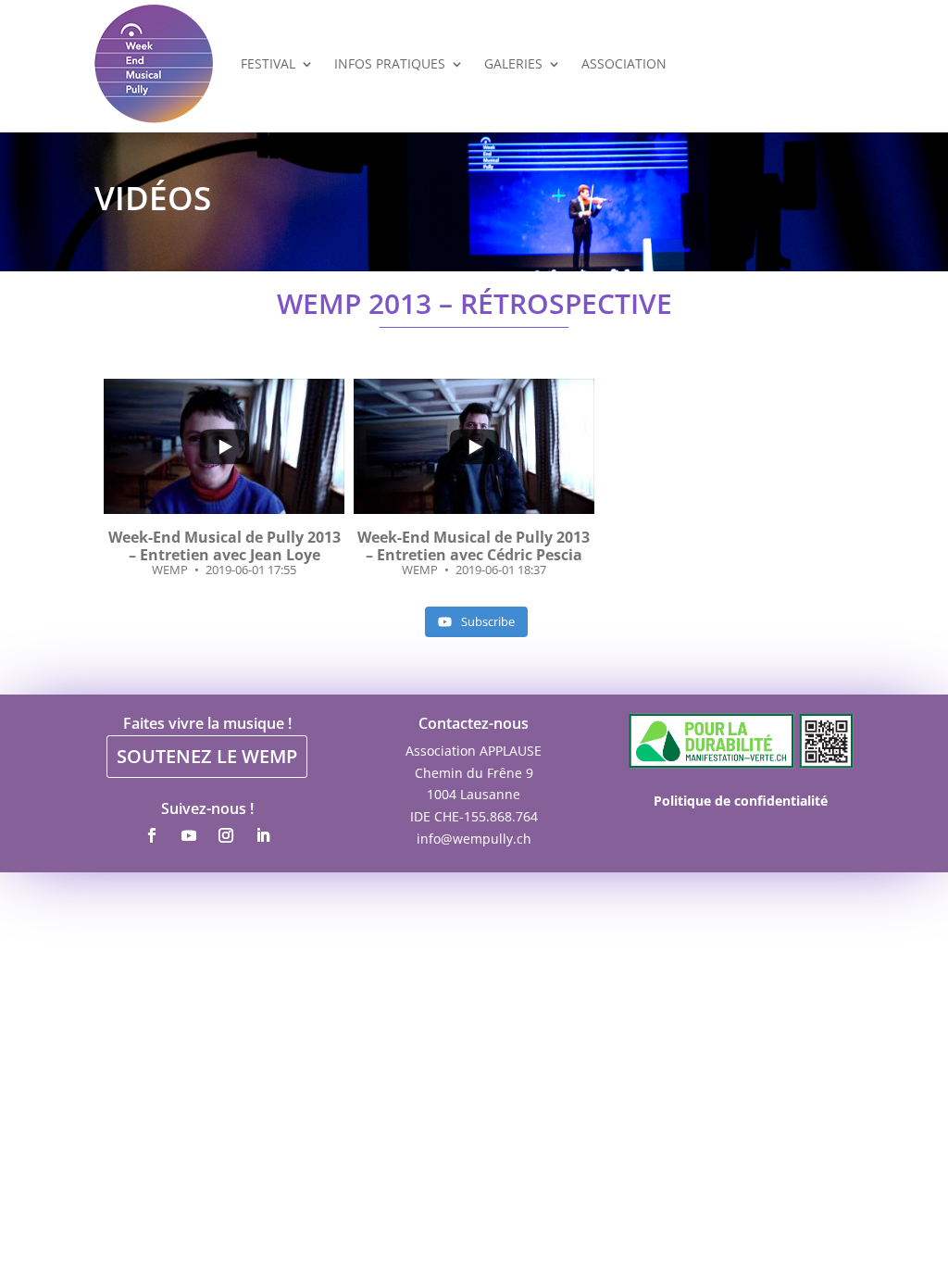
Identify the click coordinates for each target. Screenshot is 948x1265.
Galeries (513, 63)
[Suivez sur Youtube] (189, 835)
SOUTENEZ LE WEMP (207, 756)
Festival (268, 63)
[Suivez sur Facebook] (152, 835)
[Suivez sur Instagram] (226, 835)
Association (624, 63)
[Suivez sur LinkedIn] (263, 835)
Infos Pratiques (389, 63)
